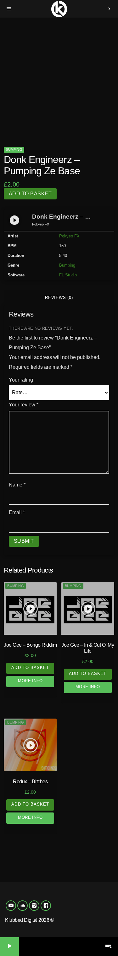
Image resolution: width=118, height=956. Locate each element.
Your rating (21, 380)
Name (17, 484)
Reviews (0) (59, 297)
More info (30, 680)
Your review (23, 404)
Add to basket (30, 193)
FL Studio (68, 275)
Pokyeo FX (69, 236)
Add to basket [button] (30, 667)
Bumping (14, 149)
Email (17, 512)
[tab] (59, 297)
